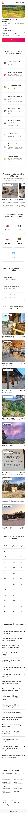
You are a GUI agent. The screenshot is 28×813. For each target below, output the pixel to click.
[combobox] (13, 30)
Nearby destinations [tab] (7, 773)
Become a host (20, 2)
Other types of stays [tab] (19, 773)
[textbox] (7, 35)
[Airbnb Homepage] (3, 2)
